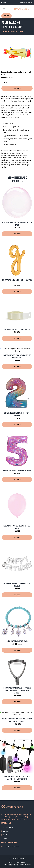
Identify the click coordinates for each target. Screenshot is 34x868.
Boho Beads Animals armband (17, 641)
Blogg (11, 862)
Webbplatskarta (25, 865)
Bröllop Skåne (8, 827)
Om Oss (5, 835)
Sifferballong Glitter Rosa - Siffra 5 (17, 470)
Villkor (23, 862)
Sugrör (29, 72)
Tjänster (6, 831)
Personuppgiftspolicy (11, 865)
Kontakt (17, 862)
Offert (6, 16)
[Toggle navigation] (3, 9)
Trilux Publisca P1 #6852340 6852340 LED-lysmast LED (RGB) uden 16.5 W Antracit (17, 690)
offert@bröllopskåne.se (26, 2)
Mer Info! (17, 88)
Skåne (4, 2)
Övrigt (3, 74)
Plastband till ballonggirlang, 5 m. (17, 329)
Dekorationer (14, 72)
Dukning (23, 72)
